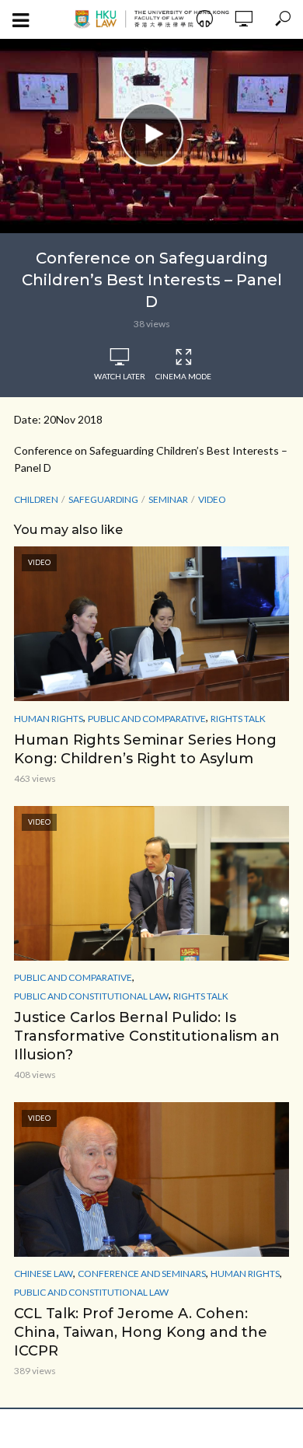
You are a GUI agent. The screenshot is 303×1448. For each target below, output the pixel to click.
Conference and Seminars (142, 1273)
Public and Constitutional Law (91, 996)
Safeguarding (103, 499)
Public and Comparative (147, 718)
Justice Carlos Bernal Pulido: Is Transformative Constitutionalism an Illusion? (147, 1036)
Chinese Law (43, 1273)
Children (36, 499)
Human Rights (48, 718)
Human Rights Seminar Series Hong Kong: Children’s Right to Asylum (145, 749)
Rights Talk (238, 718)
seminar (168, 499)
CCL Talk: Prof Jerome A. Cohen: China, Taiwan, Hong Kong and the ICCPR (140, 1332)
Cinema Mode (183, 376)
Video (212, 499)
